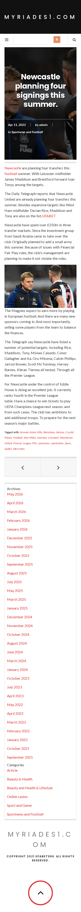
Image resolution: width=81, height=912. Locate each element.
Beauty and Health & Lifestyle (30, 788)
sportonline (57, 443)
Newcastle (12, 168)
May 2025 (15, 590)
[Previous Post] (22, 467)
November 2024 (20, 625)
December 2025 (19, 538)
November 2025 (20, 547)
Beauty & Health (19, 779)
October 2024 (18, 634)
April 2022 (15, 713)
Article (12, 770)
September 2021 (20, 757)
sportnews (44, 443)
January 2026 (17, 529)
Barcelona (48, 432)
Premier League (22, 443)
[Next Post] (58, 467)
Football (17, 437)
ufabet (8, 448)
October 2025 (18, 555)
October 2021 (18, 748)
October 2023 (18, 678)
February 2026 (18, 520)
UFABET (49, 216)
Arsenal (24, 432)
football (10, 173)
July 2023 (14, 687)
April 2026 (15, 503)
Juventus (42, 437)
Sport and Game (19, 805)
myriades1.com (40, 17)
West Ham (19, 448)
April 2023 (15, 696)
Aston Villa (36, 432)
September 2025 (20, 564)
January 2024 (17, 669)
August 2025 (17, 573)
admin (43, 125)
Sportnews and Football (27, 132)
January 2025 (17, 608)
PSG (34, 443)
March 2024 (16, 661)
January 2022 (17, 739)
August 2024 (17, 643)
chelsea (60, 432)
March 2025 (16, 599)
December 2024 (19, 617)
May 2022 (15, 704)
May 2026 (15, 494)
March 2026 (16, 511)
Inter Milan (30, 437)
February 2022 (18, 731)
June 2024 (15, 652)
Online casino (17, 796)
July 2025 (14, 582)
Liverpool (53, 437)
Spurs (68, 443)
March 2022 (16, 722)
